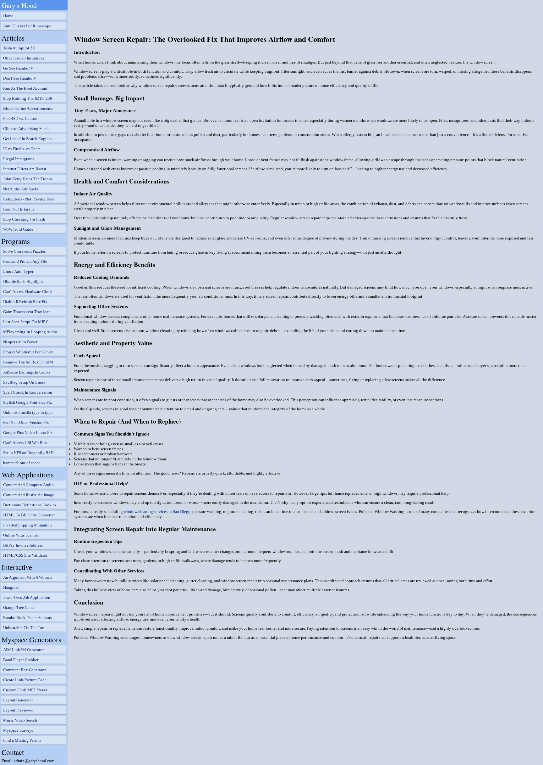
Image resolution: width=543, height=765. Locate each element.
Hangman (11, 587)
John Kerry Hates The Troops (27, 179)
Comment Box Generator (24, 669)
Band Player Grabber (20, 659)
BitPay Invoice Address (23, 545)
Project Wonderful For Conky (28, 352)
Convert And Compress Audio (28, 484)
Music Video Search (20, 720)
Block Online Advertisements (28, 108)
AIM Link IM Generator (23, 649)
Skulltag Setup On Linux (24, 382)
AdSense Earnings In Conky (27, 372)
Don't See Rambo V (19, 78)
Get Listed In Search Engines (27, 138)
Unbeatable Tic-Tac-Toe (23, 627)
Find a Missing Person (22, 740)
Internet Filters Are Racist (24, 168)
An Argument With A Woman (27, 577)
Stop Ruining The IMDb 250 (27, 98)
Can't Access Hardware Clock (27, 291)
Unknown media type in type (27, 412)
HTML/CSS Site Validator (25, 555)
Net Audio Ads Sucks (21, 189)
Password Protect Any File (25, 261)
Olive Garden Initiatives (23, 58)
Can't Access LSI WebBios (25, 442)
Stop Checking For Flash (24, 219)
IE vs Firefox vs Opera (22, 148)
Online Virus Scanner (21, 535)
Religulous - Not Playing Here (28, 199)
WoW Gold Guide (18, 229)
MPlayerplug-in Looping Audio (30, 331)
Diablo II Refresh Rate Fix (25, 301)
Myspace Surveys (18, 730)
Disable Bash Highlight (23, 281)
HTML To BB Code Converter (29, 515)
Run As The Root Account (25, 88)
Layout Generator (18, 700)
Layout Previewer (18, 710)
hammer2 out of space (21, 462)
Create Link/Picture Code (25, 680)
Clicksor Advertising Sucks (26, 128)
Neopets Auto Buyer (20, 342)
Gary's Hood (19, 5)
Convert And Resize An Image (28, 494)
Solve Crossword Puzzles (24, 251)
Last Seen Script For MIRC (26, 321)
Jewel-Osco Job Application (26, 597)
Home (8, 16)
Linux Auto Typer (18, 271)
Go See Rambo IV (18, 68)
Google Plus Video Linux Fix (28, 432)
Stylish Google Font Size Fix (27, 402)
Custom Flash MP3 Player (25, 690)
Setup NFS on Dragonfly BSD (28, 452)
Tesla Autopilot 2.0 (19, 48)
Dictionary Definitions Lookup (29, 505)
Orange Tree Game (19, 607)
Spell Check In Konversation (27, 392)
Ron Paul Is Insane (19, 209)
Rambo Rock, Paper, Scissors (27, 617)
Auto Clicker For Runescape (27, 26)
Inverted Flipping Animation (27, 525)
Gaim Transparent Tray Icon (27, 311)
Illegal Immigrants (18, 158)
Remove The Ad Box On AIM (28, 362)
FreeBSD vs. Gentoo (20, 118)
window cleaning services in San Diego (157, 511)
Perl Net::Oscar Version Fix (26, 422)
